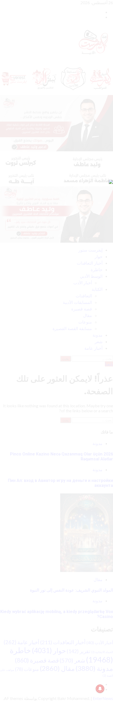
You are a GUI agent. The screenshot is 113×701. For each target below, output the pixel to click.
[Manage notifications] (100, 689)
